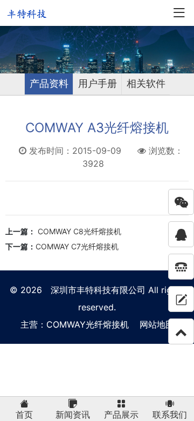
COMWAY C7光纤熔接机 (77, 246)
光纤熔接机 (107, 324)
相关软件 (146, 83)
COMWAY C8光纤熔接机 (78, 231)
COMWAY (66, 324)
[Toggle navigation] (179, 13)
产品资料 (49, 83)
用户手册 (97, 83)
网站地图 (157, 324)
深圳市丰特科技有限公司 (98, 289)
